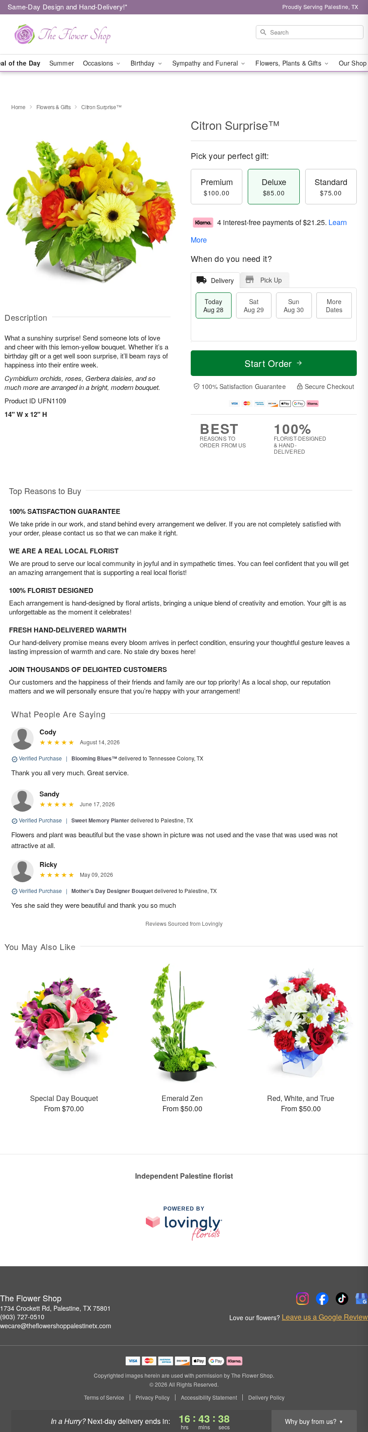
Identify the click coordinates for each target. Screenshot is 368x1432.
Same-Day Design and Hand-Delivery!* (68, 6)
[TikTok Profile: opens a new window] (342, 1298)
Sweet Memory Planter (100, 820)
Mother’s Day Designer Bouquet (112, 891)
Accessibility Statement (209, 1397)
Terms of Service (104, 1397)
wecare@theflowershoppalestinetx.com (55, 1325)
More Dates (334, 305)
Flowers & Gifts (53, 106)
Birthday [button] (143, 62)
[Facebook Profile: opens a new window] (322, 1298)
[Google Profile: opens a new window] (361, 1298)
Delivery (222, 280)
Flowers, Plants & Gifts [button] (289, 62)
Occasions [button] (99, 62)
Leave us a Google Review (325, 1317)
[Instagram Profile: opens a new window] (302, 1298)
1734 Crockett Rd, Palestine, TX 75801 (55, 1308)
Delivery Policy (266, 1397)
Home (18, 106)
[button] (344, 1394)
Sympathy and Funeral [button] (206, 62)
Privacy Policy (153, 1397)
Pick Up (271, 279)
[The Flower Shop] (62, 34)
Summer (61, 62)
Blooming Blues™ (94, 758)
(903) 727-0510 (22, 1316)
